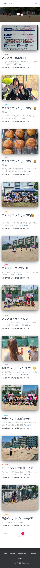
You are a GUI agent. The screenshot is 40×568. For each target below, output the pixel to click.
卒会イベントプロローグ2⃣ (17, 518)
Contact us (22, 553)
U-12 (3, 54)
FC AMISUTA (32, 553)
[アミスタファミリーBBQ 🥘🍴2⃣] (20, 141)
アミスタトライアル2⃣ (15, 268)
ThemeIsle (25, 563)
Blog (5, 553)
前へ (6, 533)
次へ (19, 536)
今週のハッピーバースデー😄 (19, 368)
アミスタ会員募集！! (14, 58)
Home (20, 558)
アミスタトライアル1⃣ (15, 318)
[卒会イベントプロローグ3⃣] (20, 448)
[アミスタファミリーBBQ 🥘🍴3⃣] (20, 87)
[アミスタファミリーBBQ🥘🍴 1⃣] (20, 194)
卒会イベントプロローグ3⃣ (17, 468)
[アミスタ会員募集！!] (20, 37)
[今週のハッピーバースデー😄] (20, 348)
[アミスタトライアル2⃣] (20, 248)
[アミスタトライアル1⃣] (20, 297)
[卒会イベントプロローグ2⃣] (20, 497)
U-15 (6, 54)
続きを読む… (18, 64)
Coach (12, 553)
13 (35, 533)
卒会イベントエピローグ (16, 418)
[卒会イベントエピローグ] (20, 397)
